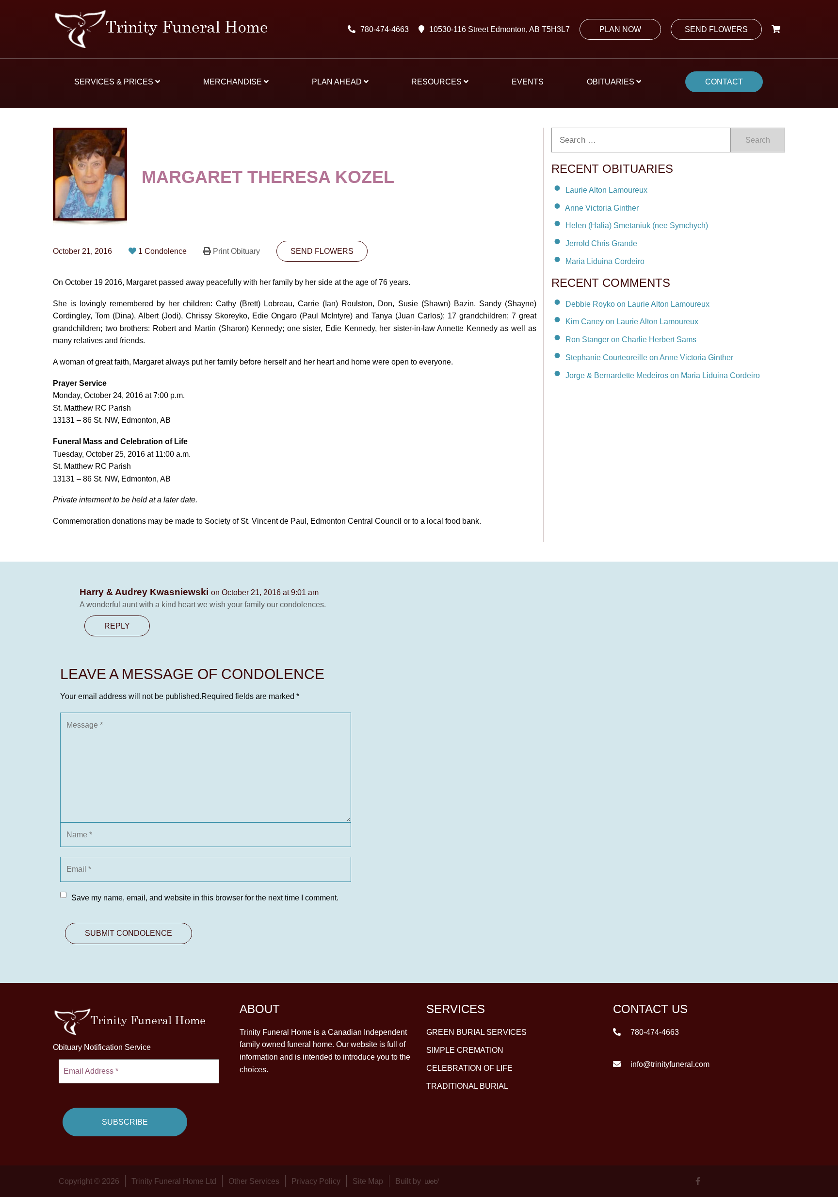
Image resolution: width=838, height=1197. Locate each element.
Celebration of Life (469, 1068)
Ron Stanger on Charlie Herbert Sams (630, 339)
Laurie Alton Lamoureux (606, 190)
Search (757, 140)
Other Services (253, 1181)
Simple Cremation (464, 1050)
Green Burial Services (476, 1032)
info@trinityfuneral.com (668, 1064)
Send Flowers (716, 29)
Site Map (368, 1181)
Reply (117, 626)
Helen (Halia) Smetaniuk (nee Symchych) (636, 225)
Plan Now (620, 29)
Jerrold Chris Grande (601, 243)
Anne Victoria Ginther (602, 207)
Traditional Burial (467, 1086)
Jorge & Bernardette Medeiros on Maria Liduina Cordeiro (662, 375)
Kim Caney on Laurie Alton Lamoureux (631, 321)
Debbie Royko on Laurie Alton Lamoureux (637, 303)
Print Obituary (236, 251)
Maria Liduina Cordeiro (605, 261)
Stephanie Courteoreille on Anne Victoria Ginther (649, 357)
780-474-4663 (384, 29)
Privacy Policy (315, 1181)
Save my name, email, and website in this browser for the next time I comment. (204, 898)
